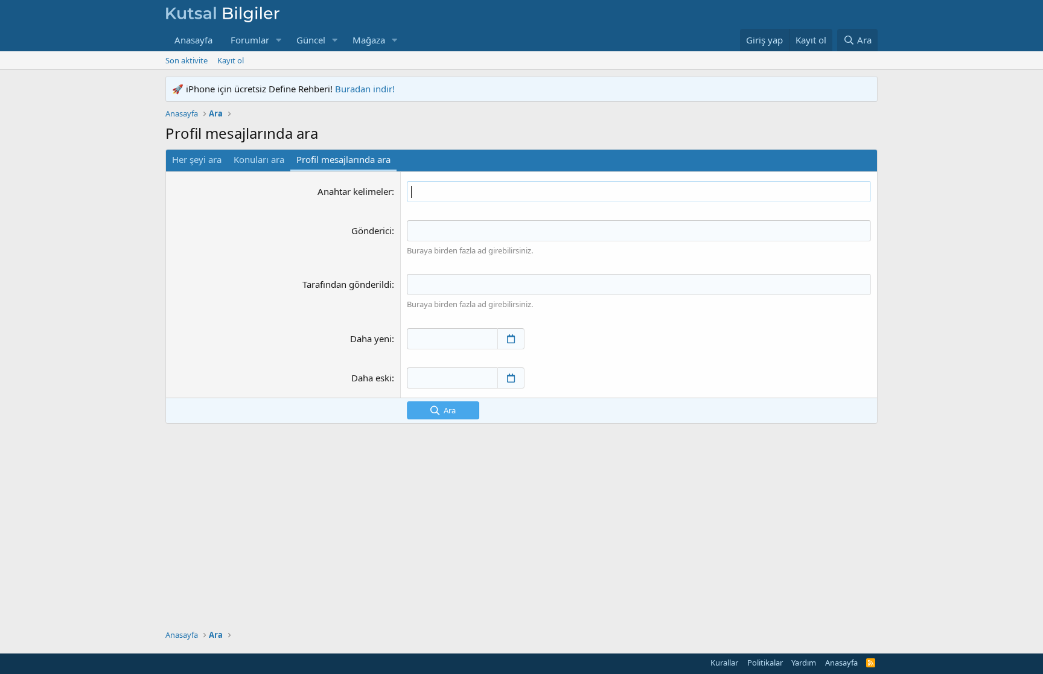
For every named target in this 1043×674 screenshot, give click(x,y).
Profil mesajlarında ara (343, 159)
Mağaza (368, 40)
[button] (278, 40)
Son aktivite (186, 60)
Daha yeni (371, 338)
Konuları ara (259, 159)
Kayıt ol (230, 60)
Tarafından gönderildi (347, 284)
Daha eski (371, 378)
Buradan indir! (365, 89)
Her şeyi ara (197, 159)
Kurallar (724, 662)
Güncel (310, 40)
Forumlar (250, 40)
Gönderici (371, 230)
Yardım (803, 662)
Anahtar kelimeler (354, 191)
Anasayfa (193, 40)
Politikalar (765, 662)
